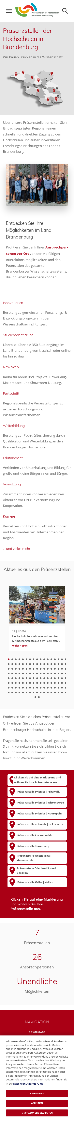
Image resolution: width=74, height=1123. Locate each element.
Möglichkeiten (37, 991)
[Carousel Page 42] (33, 669)
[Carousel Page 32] (58, 664)
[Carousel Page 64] (51, 673)
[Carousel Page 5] (23, 659)
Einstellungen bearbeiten (37, 1112)
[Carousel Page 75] (30, 678)
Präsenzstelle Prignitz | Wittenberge (40, 802)
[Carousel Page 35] (8, 669)
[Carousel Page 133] (55, 692)
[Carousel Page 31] (55, 664)
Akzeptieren (37, 1093)
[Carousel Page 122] (16, 692)
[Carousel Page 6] (26, 659)
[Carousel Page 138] (39, 697)
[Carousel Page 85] (65, 678)
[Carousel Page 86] (8, 683)
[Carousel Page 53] (12, 673)
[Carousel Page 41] (30, 669)
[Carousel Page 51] (65, 669)
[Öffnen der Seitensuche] (65, 11)
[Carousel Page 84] (62, 678)
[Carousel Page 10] (40, 659)
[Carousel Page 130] (44, 692)
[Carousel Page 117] (58, 688)
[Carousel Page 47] (51, 669)
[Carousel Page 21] (19, 664)
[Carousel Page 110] (33, 688)
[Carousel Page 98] (51, 683)
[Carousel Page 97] (48, 683)
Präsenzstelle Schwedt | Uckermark (40, 824)
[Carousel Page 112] (40, 688)
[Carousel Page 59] (33, 673)
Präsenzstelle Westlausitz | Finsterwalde (34, 858)
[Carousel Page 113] (44, 688)
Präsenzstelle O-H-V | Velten (35, 882)
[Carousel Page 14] (55, 659)
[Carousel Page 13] (51, 659)
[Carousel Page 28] (44, 664)
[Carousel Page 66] (58, 673)
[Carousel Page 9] (37, 659)
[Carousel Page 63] (48, 673)
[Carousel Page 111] (37, 688)
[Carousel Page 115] (51, 688)
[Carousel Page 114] (48, 688)
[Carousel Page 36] (12, 669)
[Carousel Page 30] (51, 664)
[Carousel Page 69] (8, 678)
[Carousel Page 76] (33, 678)
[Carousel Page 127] (33, 692)
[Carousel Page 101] (62, 683)
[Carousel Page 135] (62, 692)
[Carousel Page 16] (62, 659)
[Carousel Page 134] (58, 692)
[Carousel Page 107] (23, 688)
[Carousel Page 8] (33, 659)
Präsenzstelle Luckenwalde (34, 835)
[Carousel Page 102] (65, 683)
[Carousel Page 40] (26, 669)
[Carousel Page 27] (40, 664)
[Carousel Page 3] (16, 659)
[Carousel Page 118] (62, 688)
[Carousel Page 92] (30, 683)
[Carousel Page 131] (48, 692)
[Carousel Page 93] (33, 683)
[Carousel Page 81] (51, 678)
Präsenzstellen (37, 942)
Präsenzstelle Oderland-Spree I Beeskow (36, 870)
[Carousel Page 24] (30, 664)
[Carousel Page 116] (55, 688)
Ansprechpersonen (37, 967)
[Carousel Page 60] (37, 673)
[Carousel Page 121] (12, 692)
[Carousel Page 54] (16, 673)
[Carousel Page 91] (26, 683)
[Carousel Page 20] (16, 664)
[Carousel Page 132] (51, 692)
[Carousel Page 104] (12, 688)
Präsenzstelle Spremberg (33, 846)
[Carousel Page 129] (40, 692)
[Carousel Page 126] (30, 692)
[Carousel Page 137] (35, 697)
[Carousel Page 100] (58, 683)
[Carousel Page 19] (12, 664)
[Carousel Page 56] (23, 673)
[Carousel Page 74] (26, 678)
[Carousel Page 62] (44, 673)
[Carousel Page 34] (65, 664)
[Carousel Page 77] (37, 678)
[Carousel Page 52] (8, 673)
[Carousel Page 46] (48, 669)
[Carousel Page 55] (19, 673)
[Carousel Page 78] (40, 678)
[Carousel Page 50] (62, 669)
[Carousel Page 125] (26, 692)
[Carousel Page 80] (48, 678)
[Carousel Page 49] (58, 669)
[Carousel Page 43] (37, 669)
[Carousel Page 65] (55, 673)
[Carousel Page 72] (19, 678)
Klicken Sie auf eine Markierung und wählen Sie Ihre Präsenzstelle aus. (37, 780)
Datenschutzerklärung (28, 1083)
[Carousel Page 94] (37, 683)
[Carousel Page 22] (23, 664)
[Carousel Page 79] (44, 678)
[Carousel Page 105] (16, 688)
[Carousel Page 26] (37, 664)
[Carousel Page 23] (26, 664)
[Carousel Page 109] (30, 688)
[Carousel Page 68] (65, 673)
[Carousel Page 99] (55, 683)
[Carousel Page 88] (16, 683)
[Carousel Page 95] (40, 683)
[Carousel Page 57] (26, 673)
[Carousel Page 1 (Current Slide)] (8, 659)
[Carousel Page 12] (48, 659)
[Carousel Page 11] (44, 659)
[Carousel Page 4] (19, 659)
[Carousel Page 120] (8, 692)
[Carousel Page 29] (48, 664)
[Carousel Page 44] (40, 669)
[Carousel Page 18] (8, 664)
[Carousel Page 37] (16, 669)
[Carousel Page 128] (37, 692)
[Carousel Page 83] (58, 678)
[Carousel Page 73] (23, 678)
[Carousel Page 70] (12, 678)
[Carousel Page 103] (8, 688)
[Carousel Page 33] (62, 664)
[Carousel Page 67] (62, 673)
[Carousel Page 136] (65, 692)
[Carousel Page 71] (16, 678)
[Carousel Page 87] (12, 683)
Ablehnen (37, 1103)
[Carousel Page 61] (40, 673)
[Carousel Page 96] (44, 683)
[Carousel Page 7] (30, 659)
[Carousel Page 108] (26, 688)
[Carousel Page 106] (19, 688)
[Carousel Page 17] (65, 659)
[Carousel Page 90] (23, 683)
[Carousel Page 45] (44, 669)
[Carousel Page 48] (55, 669)
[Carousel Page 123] (19, 692)
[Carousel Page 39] (23, 669)
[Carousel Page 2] (12, 659)
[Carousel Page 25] (33, 664)
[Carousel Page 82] (55, 678)
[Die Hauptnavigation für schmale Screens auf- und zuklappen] (9, 11)
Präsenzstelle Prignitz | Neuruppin (39, 813)
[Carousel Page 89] (19, 683)
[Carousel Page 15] (58, 659)
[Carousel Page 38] (19, 669)
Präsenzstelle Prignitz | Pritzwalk (38, 791)
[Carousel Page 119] (65, 688)
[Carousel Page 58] (30, 673)
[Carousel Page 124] (23, 692)
